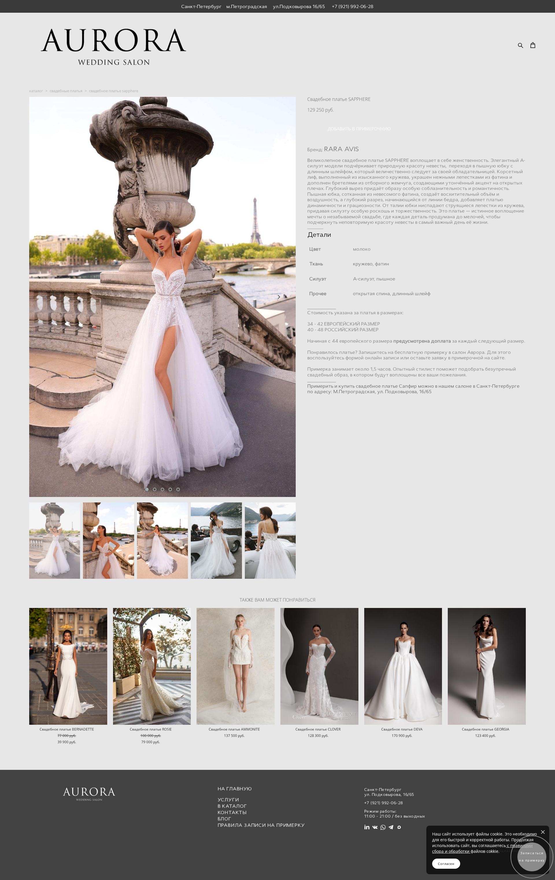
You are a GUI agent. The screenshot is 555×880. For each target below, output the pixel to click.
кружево (363, 264)
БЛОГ (225, 819)
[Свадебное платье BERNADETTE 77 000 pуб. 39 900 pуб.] (68, 666)
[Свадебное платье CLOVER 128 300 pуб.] (319, 666)
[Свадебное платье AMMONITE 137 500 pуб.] (236, 666)
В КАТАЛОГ (232, 806)
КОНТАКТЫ (232, 812)
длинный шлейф (411, 294)
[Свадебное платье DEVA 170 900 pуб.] (403, 666)
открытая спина (371, 294)
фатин (382, 264)
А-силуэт (363, 279)
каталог (36, 90)
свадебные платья (66, 90)
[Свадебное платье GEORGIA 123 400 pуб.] (487, 666)
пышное (385, 279)
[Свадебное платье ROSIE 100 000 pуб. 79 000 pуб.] (152, 666)
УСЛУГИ (228, 800)
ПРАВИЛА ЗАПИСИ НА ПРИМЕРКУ (261, 825)
